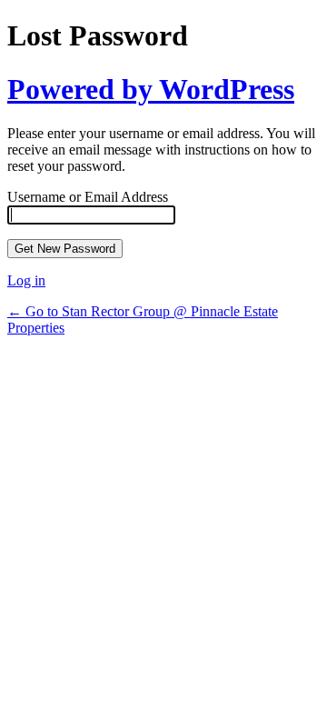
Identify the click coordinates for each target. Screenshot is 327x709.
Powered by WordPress (150, 89)
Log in (26, 280)
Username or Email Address (87, 197)
